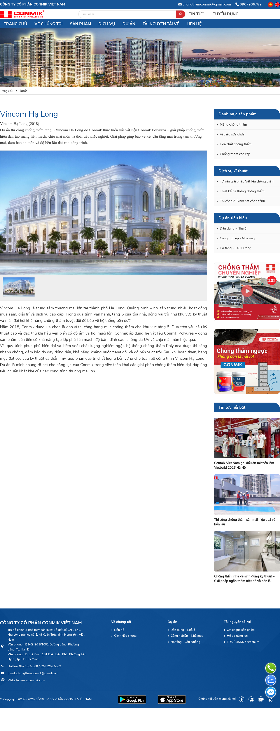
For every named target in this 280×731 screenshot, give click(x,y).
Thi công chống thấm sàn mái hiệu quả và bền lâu (244, 521)
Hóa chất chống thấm (235, 144)
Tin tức (197, 14)
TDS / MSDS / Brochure (242, 642)
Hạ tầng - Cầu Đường (235, 248)
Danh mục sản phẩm (238, 114)
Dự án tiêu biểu (233, 218)
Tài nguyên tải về (161, 23)
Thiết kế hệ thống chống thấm (241, 191)
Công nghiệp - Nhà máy (237, 238)
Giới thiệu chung (124, 636)
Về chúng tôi (49, 23)
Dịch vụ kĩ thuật (233, 171)
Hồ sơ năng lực (237, 636)
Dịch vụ (106, 23)
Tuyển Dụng (225, 14)
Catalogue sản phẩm (240, 630)
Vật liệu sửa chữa (232, 134)
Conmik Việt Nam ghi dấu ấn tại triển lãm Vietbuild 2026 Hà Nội (244, 465)
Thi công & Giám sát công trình (242, 201)
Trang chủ (15, 23)
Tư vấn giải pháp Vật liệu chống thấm (246, 181)
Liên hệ (194, 23)
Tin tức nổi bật (232, 407)
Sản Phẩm (80, 23)
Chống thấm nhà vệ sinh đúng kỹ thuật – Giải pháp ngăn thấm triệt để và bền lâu (244, 578)
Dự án (128, 23)
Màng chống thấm (233, 124)
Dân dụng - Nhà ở (232, 228)
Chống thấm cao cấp (234, 154)
